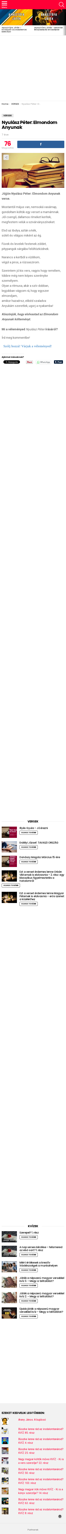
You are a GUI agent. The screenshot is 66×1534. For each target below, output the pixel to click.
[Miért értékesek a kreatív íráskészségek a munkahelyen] (9, 1266)
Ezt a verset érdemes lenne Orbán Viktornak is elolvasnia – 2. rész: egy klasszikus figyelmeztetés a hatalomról (41, 876)
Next (64, 22)
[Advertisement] (33, 68)
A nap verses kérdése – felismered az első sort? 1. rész (40, 1248)
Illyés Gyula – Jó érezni (33, 828)
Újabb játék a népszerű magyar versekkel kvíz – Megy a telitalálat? (41, 1310)
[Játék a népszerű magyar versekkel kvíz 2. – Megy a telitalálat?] (9, 1297)
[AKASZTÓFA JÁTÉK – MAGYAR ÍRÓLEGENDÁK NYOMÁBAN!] (48, 17)
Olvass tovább (28, 832)
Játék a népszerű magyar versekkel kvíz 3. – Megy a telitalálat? (41, 1279)
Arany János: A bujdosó (32, 1419)
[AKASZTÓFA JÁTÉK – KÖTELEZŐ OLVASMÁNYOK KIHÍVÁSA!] (16, 17)
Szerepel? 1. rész (29, 1232)
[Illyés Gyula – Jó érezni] (9, 832)
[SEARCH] (61, 5)
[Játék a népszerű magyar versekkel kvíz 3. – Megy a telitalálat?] (9, 1282)
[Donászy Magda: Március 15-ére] (9, 861)
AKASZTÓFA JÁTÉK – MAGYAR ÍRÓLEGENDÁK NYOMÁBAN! (48, 28)
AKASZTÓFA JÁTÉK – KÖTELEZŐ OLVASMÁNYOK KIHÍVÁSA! (14, 29)
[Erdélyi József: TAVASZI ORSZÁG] (9, 846)
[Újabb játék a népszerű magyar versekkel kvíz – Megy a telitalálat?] (9, 1313)
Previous (1, 22)
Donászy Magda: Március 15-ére (39, 857)
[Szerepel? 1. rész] (9, 1236)
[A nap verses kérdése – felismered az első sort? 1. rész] (9, 1251)
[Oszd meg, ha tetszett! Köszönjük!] (40, 144)
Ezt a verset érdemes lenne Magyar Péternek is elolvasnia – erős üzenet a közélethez (41, 896)
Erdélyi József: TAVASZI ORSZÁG (38, 842)
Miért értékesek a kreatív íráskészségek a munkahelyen (38, 1264)
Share (6, 157)
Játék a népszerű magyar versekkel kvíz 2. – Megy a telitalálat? (41, 1295)
